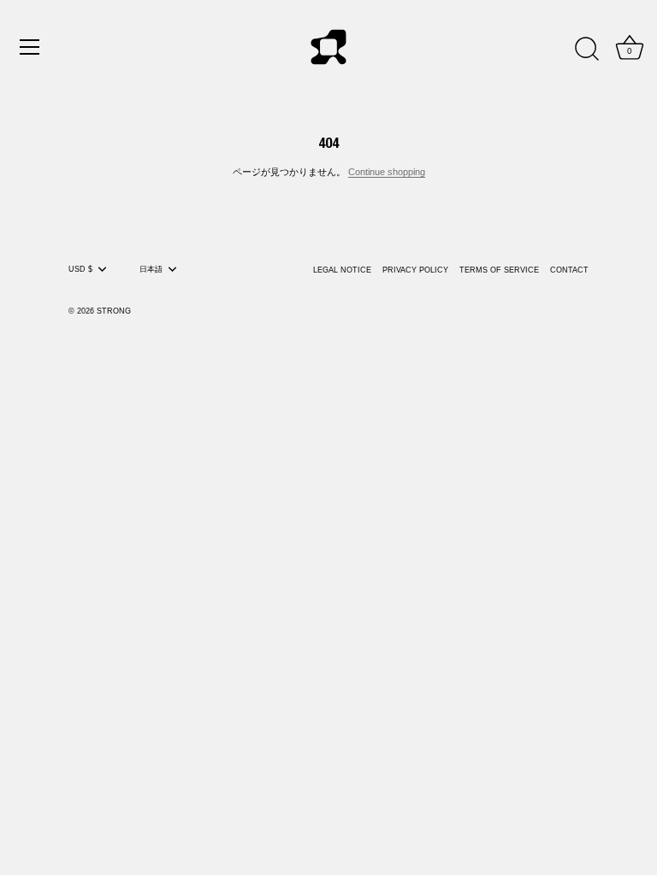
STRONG (114, 311)
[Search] (587, 49)
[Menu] (30, 47)
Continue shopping (386, 172)
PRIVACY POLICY (415, 270)
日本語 (151, 269)
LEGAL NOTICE (342, 270)
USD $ (80, 269)
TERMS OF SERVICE (499, 270)
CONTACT (569, 270)
